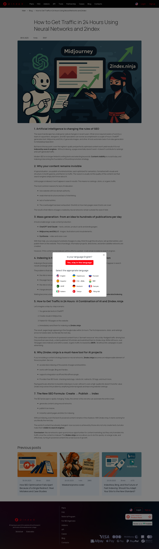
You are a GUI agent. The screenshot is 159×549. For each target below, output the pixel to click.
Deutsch (79, 286)
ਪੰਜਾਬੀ (62, 286)
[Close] (103, 255)
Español (63, 281)
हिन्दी (94, 281)
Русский (96, 276)
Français (96, 286)
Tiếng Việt (96, 291)
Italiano (63, 291)
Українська (80, 276)
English (62, 276)
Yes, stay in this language (79, 262)
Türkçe (78, 291)
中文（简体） (81, 281)
